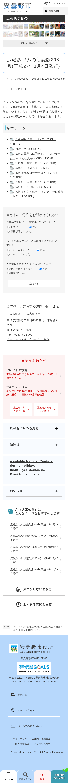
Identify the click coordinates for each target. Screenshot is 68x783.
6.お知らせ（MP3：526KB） (34, 186)
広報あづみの (33, 626)
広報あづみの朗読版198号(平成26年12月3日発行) (34, 560)
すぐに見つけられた (21, 269)
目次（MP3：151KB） (29, 148)
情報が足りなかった (21, 231)
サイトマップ (20, 739)
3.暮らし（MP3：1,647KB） (33, 167)
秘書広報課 (14, 313)
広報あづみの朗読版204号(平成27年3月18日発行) (34, 526)
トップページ (18, 626)
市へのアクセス (26, 710)
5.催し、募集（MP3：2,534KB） (36, 182)
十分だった (16, 227)
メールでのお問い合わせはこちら (28, 339)
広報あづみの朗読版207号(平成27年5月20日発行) (34, 537)
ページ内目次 (18, 89)
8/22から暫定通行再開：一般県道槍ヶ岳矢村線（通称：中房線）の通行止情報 (31, 392)
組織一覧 (22, 695)
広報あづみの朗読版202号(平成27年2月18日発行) (34, 549)
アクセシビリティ (43, 743)
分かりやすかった (20, 250)
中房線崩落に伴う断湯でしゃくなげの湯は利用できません (31, 376)
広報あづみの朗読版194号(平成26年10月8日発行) (34, 571)
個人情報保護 (22, 743)
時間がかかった (19, 273)
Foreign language (57, 3)
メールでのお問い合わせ (31, 726)
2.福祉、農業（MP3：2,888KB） (36, 163)
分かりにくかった (20, 254)
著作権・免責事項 (41, 739)
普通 (35, 227)
